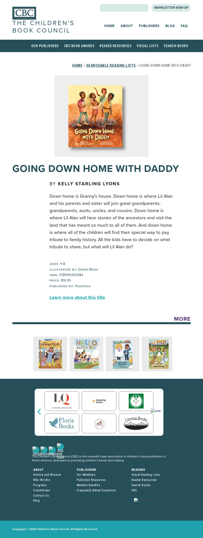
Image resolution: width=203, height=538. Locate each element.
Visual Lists (147, 46)
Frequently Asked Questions (96, 490)
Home (109, 25)
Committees (41, 490)
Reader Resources (115, 46)
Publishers (149, 25)
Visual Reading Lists (145, 474)
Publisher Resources (91, 480)
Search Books (176, 46)
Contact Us (41, 495)
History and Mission (47, 474)
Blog (170, 25)
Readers (138, 470)
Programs (40, 485)
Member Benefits (88, 485)
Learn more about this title (77, 297)
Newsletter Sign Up (171, 8)
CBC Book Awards (79, 46)
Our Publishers (45, 46)
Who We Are (41, 480)
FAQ (184, 25)
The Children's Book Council (43, 26)
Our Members (86, 474)
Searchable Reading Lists (111, 65)
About (127, 25)
